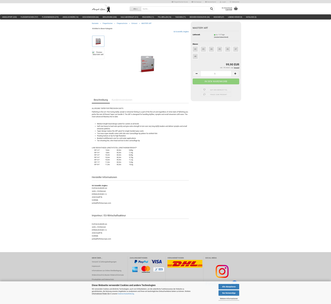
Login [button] (223, 2)
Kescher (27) (219, 17)
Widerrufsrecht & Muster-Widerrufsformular (108, 275)
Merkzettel (235, 2)
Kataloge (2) (251, 17)
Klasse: (195, 44)
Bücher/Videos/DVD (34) (200, 17)
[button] (210, 1)
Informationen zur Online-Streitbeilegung (106, 271)
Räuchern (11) (148, 17)
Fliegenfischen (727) (29, 17)
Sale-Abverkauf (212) (129, 17)
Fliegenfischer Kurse (180, 2)
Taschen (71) (180, 17)
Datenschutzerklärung (126, 294)
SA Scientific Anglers (181, 32)
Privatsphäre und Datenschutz (103, 279)
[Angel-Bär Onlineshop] (109, 8)
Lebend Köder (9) (235, 17)
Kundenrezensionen (122, 99)
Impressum (96, 266)
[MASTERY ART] (147, 59)
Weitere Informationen (229, 299)
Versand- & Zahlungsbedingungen (104, 262)
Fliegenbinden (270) (50, 17)
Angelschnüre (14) (70, 17)
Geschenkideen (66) (90, 17)
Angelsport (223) (9, 17)
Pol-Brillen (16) (164, 17)
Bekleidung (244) (110, 17)
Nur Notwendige (229, 293)
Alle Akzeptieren (229, 287)
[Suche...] (211, 9)
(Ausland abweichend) (221, 37)
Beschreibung (101, 99)
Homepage (197, 2)
